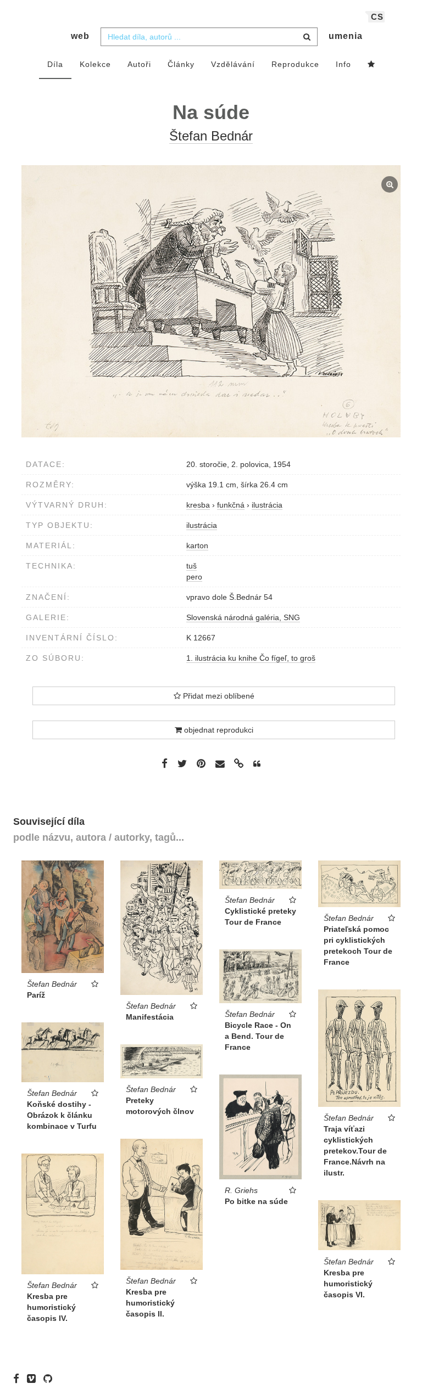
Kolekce (95, 64)
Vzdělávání (233, 64)
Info (343, 64)
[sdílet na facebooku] (164, 763)
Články (181, 64)
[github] (50, 1378)
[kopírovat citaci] (256, 764)
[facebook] (19, 1378)
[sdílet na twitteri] (182, 763)
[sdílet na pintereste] (201, 763)
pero (194, 576)
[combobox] (209, 36)
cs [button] (377, 16)
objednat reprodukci (217, 729)
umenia (346, 36)
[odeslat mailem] (220, 764)
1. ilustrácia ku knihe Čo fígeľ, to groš (250, 658)
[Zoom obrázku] (211, 301)
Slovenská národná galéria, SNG (243, 617)
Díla (55, 64)
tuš (191, 565)
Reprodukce (295, 64)
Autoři (139, 64)
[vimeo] (34, 1378)
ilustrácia (201, 525)
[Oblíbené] (371, 64)
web (80, 36)
